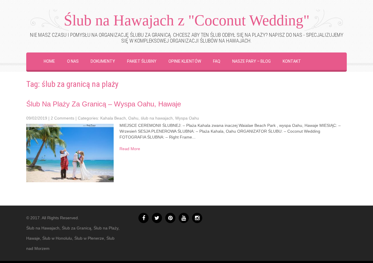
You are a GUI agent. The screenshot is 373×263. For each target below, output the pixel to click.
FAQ (216, 61)
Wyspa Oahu (187, 118)
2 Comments (62, 118)
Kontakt (292, 61)
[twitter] (157, 218)
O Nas (73, 61)
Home (49, 61)
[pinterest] (170, 218)
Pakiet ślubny (141, 61)
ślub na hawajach (157, 118)
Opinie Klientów (184, 61)
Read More (129, 148)
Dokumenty (103, 61)
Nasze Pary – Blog (251, 61)
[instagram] (197, 218)
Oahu (133, 118)
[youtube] (184, 218)
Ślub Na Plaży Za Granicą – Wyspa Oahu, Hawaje (103, 104)
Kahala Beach (113, 118)
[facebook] (143, 218)
